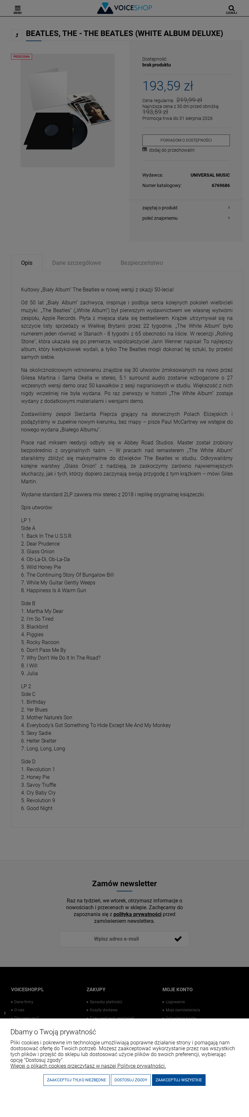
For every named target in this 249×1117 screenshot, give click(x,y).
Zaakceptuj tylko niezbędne (76, 1080)
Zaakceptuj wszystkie (179, 1080)
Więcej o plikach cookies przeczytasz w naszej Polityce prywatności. (88, 1066)
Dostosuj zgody (130, 1080)
